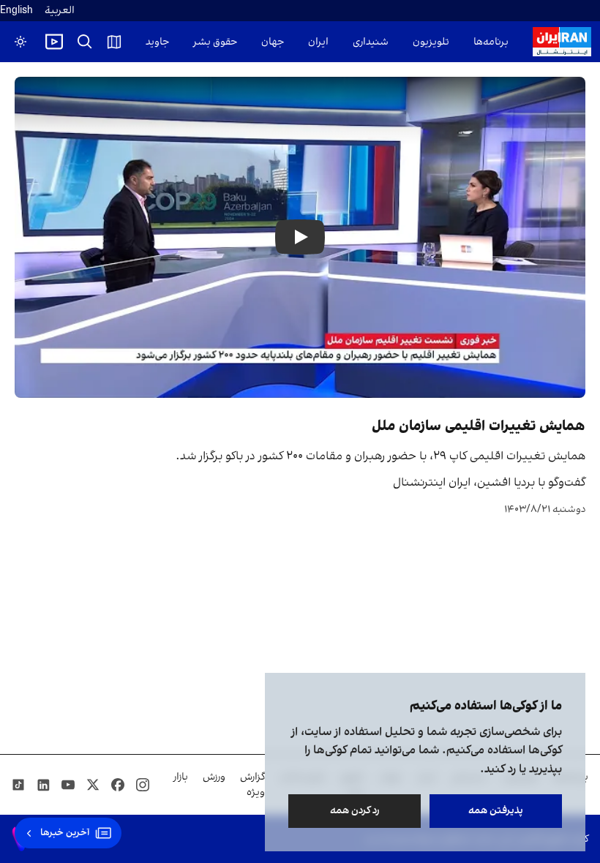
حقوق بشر (215, 42)
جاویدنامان (146, 42)
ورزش (214, 777)
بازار (180, 777)
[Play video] (54, 41)
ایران (318, 42)
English (16, 10)
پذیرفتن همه (495, 810)
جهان (272, 42)
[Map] (114, 41)
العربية (60, 10)
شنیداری (371, 42)
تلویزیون (431, 42)
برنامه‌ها (491, 42)
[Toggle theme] (20, 41)
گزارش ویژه (252, 784)
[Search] (85, 41)
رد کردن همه (355, 810)
